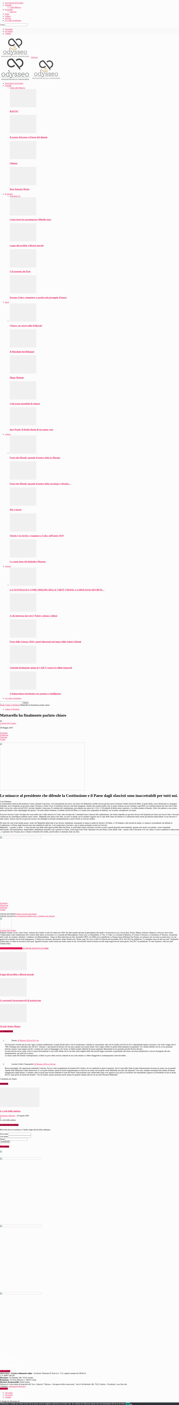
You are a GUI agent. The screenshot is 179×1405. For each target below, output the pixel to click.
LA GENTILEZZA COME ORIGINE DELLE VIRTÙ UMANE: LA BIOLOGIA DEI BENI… (57, 590)
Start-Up (13, 12)
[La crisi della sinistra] (19, 1106)
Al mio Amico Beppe (10, 1026)
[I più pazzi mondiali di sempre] (23, 399)
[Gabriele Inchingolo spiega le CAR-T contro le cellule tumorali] (23, 663)
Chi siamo (9, 29)
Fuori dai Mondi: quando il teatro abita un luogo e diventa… (40, 483)
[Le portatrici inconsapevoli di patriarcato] (13, 996)
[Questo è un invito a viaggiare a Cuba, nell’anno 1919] (23, 531)
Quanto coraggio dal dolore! (26, 914)
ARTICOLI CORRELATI (11, 948)
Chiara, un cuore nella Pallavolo (26, 325)
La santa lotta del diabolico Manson (28, 561)
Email (2, 1139)
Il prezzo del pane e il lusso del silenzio (28, 137)
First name (4, 1134)
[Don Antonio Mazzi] (23, 184)
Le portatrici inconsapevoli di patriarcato (20, 1000)
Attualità (8, 5)
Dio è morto (16, 509)
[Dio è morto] (23, 505)
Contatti (8, 33)
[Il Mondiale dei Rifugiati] (23, 347)
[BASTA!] (23, 107)
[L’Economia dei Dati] (23, 267)
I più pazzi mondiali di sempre (25, 403)
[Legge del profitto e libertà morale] (23, 241)
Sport (7, 14)
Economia (9, 10)
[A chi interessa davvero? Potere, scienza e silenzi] (23, 611)
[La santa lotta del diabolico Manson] (23, 557)
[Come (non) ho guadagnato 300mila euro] (23, 215)
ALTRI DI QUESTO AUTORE (35, 948)
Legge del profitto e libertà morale (27, 245)
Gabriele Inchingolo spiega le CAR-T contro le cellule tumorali (41, 667)
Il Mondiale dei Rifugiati (22, 351)
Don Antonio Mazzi (19, 189)
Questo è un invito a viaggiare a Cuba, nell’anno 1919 (37, 535)
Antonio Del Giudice (8, 723)
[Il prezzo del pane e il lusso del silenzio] (23, 132)
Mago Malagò (17, 377)
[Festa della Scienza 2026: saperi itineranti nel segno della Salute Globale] (23, 637)
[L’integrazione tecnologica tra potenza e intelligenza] (23, 689)
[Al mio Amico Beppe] (13, 1022)
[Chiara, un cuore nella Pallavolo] (23, 321)
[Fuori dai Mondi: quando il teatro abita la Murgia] (23, 453)
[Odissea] (23, 158)
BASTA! (14, 111)
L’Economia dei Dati (20, 271)
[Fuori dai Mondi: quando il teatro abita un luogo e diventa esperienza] (23, 479)
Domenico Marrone (7, 1116)
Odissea (13, 163)
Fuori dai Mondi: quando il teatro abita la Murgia (35, 457)
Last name (4, 1136)
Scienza (8, 18)
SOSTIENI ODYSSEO (14, 3)
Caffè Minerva (15, 7)
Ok (128, 1404)
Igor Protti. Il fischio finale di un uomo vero (31, 429)
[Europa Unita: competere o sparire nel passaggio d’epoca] (23, 293)
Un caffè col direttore (13, 20)
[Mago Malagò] (23, 373)
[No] (131, 1404)
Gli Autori (9, 31)
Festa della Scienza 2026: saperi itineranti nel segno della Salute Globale (45, 641)
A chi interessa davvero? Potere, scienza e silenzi (33, 615)
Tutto (12, 88)
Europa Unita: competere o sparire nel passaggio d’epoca (38, 297)
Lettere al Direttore (12, 705)
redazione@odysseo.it (17, 1386)
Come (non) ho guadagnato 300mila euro (30, 219)
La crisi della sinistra (10, 1111)
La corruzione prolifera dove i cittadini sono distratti (35, 916)
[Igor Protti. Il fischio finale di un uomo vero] (23, 425)
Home (2, 705)
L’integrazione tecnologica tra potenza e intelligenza (35, 693)
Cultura (8, 16)
